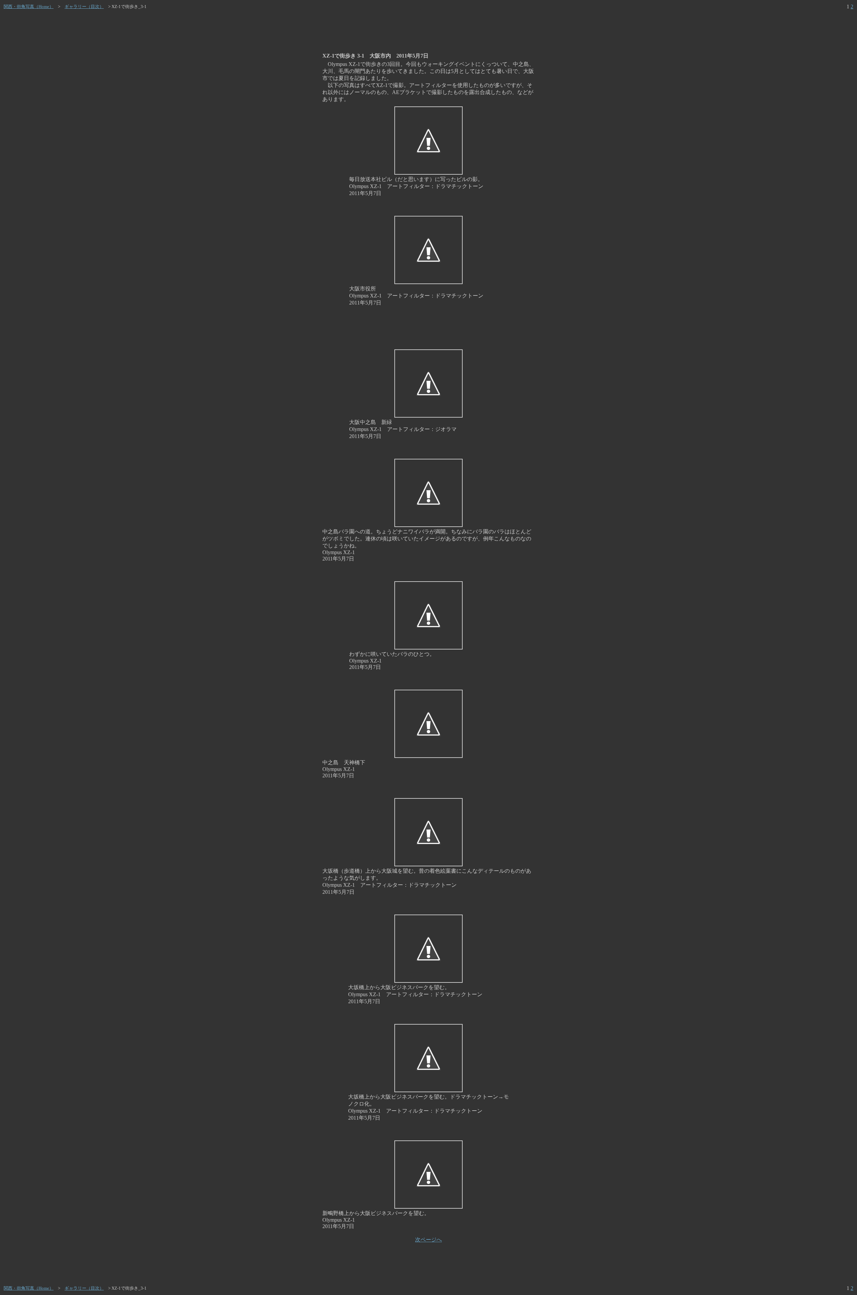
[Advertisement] (428, 31)
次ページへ (428, 1239)
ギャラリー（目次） (84, 6)
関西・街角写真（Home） (29, 6)
